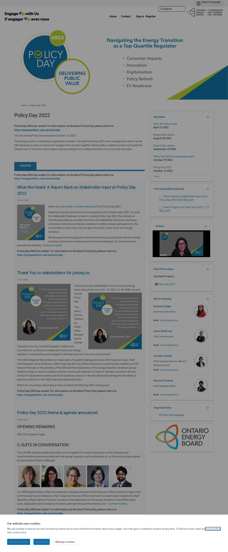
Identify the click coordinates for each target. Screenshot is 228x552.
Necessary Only (18, 541)
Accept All (41, 541)
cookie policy (19, 532)
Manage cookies (65, 541)
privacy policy (212, 528)
